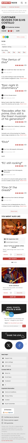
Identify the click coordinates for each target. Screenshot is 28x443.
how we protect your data (15, 323)
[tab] (12, 262)
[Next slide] (24, 227)
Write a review (21, 37)
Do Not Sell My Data (7, 440)
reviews (4, 7)
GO (24, 326)
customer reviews (14, 7)
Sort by (4, 44)
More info (19, 254)
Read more (23, 78)
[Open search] (21, 2)
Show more (14, 211)
